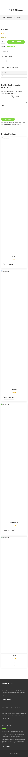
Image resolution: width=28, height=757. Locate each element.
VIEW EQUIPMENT (7, 699)
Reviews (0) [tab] (5, 61)
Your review (4, 96)
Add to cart (16, 41)
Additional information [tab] (8, 56)
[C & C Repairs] (16, 10)
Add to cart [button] (9, 264)
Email (3, 112)
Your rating (13, 96)
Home (3, 17)
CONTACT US (5, 718)
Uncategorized (11, 17)
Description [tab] (5, 51)
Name (3, 105)
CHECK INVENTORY (7, 746)
